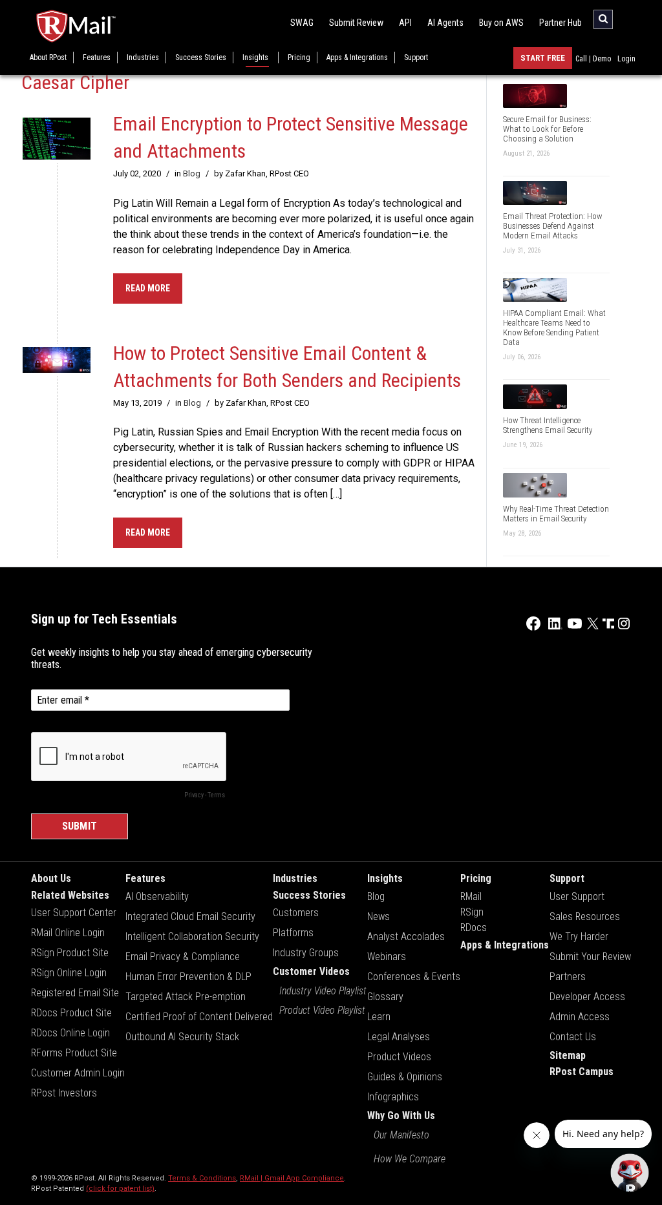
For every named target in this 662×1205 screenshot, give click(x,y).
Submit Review (356, 22)
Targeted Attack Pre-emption (185, 996)
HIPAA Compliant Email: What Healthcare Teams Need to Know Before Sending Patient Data (554, 327)
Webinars (386, 956)
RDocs (473, 927)
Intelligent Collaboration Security (192, 936)
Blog (191, 173)
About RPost (48, 57)
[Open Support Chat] (629, 1172)
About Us (51, 878)
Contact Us (573, 1037)
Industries (143, 57)
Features (97, 57)
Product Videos (399, 1057)
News (378, 916)
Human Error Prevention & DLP (188, 976)
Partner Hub (560, 22)
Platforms (293, 933)
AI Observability (157, 896)
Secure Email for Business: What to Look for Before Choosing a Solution (547, 128)
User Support (577, 896)
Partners (568, 976)
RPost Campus (582, 1071)
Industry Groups (306, 953)
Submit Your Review (590, 956)
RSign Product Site (70, 953)
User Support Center (73, 912)
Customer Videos (311, 971)
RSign (472, 912)
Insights (255, 57)
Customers (296, 912)
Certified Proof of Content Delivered (199, 1017)
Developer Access (587, 996)
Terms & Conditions (202, 1178)
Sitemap (568, 1055)
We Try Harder (579, 936)
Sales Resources (585, 916)
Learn (378, 1017)
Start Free (542, 58)
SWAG (302, 22)
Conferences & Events (413, 976)
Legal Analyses (398, 1037)
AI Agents (445, 22)
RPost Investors (64, 1093)
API (405, 22)
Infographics (393, 1097)
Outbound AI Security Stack (182, 1037)
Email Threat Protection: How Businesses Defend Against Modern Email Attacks (552, 225)
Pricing (299, 57)
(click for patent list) (120, 1188)
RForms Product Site (74, 1053)
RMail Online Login (68, 933)
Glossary (385, 996)
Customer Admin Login (78, 1073)
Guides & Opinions (404, 1077)
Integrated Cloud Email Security (190, 916)
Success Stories (200, 57)
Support (416, 57)
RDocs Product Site (71, 1013)
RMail (471, 896)
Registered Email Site (75, 993)
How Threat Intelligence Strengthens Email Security (547, 425)
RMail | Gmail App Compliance (292, 1178)
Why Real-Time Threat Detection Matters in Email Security (556, 513)
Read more (147, 288)
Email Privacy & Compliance (182, 956)
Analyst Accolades (406, 936)
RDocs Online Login (70, 1033)
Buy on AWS (501, 22)
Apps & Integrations (357, 57)
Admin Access (580, 1017)
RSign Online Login (69, 973)
